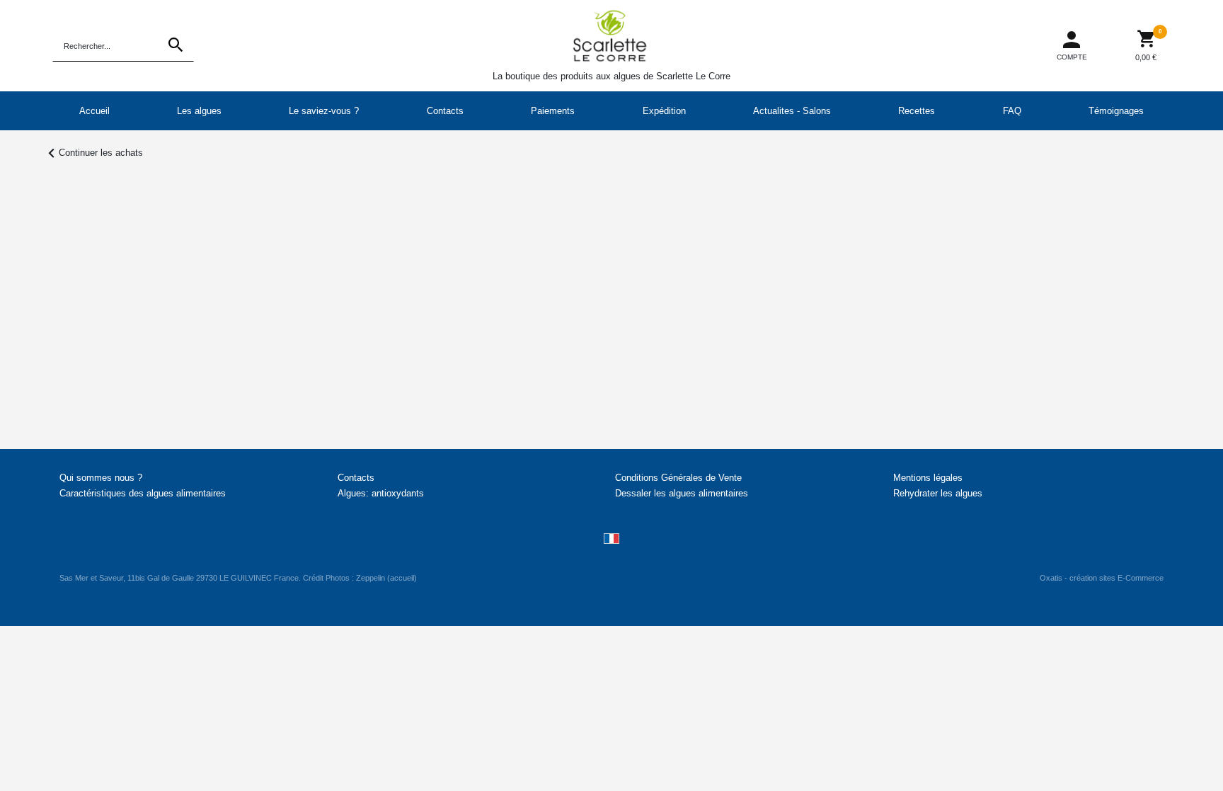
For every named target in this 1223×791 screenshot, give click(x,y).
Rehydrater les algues (937, 493)
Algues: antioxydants (381, 493)
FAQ (1012, 111)
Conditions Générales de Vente (678, 477)
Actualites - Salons (792, 111)
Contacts (445, 111)
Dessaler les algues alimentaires (681, 493)
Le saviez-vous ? (324, 111)
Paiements (553, 111)
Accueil (94, 111)
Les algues (199, 111)
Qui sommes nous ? (100, 477)
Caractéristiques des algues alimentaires (142, 493)
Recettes (916, 111)
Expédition (664, 111)
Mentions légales (928, 477)
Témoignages (1116, 111)
